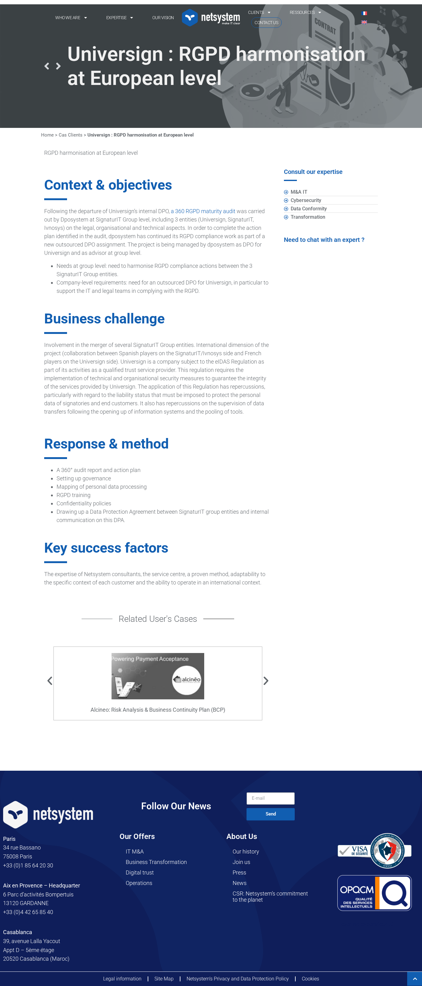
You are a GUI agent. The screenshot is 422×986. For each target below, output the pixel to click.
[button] (49, 680)
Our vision (163, 17)
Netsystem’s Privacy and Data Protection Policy (238, 979)
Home (47, 135)
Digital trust (140, 872)
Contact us (266, 22)
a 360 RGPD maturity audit (203, 211)
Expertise (116, 17)
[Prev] (47, 66)
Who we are (67, 17)
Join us (241, 862)
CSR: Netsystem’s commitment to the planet (270, 896)
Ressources (302, 12)
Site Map (164, 979)
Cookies (310, 979)
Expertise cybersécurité (365, 924)
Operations (139, 883)
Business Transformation (156, 862)
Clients (256, 12)
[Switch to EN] (364, 22)
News (240, 883)
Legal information (122, 979)
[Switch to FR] (364, 13)
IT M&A (135, 851)
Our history (246, 851)
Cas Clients (70, 135)
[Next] (58, 66)
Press (239, 872)
